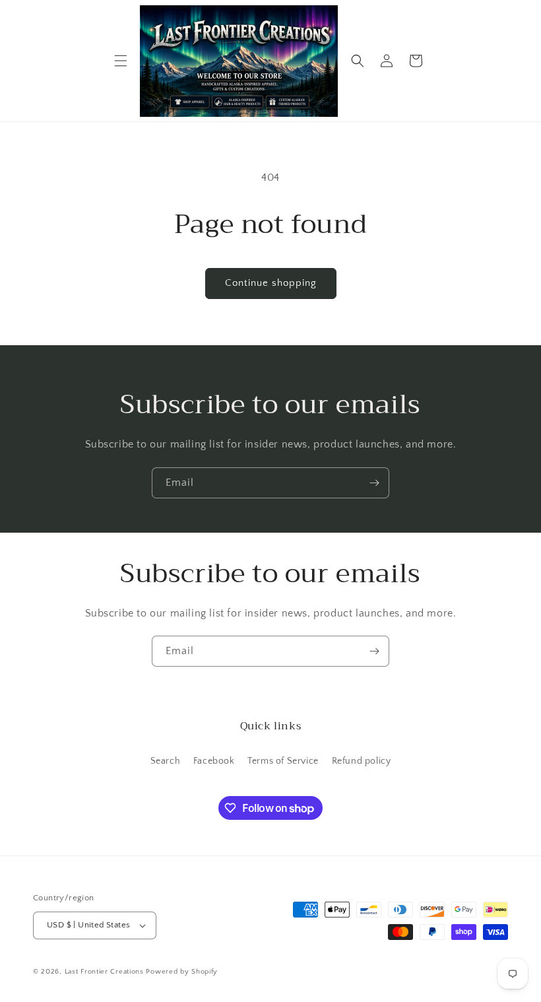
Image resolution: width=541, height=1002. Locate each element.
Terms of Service (283, 761)
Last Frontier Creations (104, 972)
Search (165, 761)
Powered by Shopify (182, 972)
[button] (120, 60)
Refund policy (361, 761)
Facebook (214, 761)
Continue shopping (271, 282)
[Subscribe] (374, 482)
